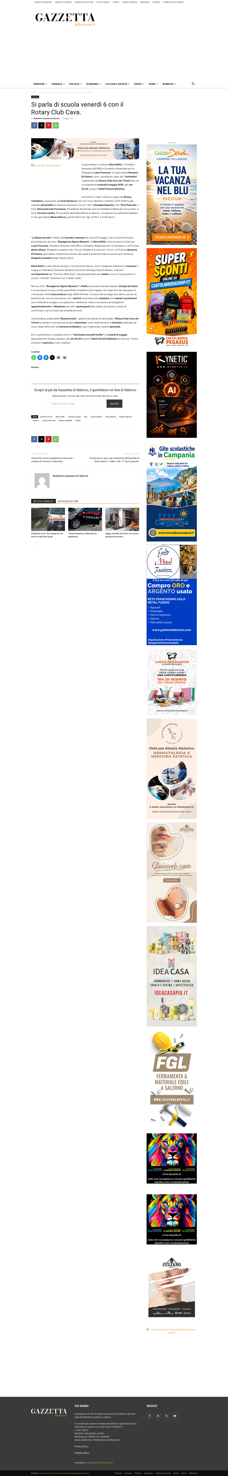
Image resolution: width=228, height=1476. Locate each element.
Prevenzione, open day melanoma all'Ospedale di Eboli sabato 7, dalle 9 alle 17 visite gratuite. (114, 460)
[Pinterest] (48, 125)
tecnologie (71, 1473)
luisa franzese (96, 416)
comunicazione (58, 1473)
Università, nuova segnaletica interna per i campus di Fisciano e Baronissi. (52, 460)
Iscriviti (114, 403)
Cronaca (56, 83)
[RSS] (158, 1416)
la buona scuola (74, 416)
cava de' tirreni (46, 416)
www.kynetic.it (83, 1473)
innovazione (46, 1473)
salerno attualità (65, 420)
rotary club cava (48, 420)
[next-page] (38, 543)
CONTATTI (156, 2)
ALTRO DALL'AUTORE (68, 501)
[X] (41, 125)
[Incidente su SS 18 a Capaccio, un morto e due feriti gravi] (48, 519)
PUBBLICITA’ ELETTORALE (173, 2)
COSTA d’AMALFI (103, 2)
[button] (193, 84)
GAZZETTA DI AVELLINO (84, 2)
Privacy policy (81, 1446)
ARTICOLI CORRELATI (43, 501)
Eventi (138, 83)
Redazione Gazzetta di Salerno (47, 118)
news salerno (110, 416)
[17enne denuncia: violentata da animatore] (85, 519)
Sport (152, 83)
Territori (39, 83)
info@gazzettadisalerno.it (99, 1462)
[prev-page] (33, 543)
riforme (36, 420)
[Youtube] (175, 1416)
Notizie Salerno (125, 416)
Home (33, 92)
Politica (74, 83)
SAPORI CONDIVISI (129, 2)
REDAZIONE (145, 2)
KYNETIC (116, 2)
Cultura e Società (116, 83)
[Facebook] (34, 125)
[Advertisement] (155, 19)
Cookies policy (81, 1452)
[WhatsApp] (56, 125)
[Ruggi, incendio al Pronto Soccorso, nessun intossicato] (122, 519)
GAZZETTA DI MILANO (43, 2)
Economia (92, 83)
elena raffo (60, 416)
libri (85, 416)
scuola (77, 420)
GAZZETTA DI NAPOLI (63, 2)
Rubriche (168, 83)
